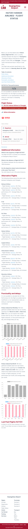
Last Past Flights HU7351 (8, 82)
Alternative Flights (6, 78)
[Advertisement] (14, 36)
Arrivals (3, 502)
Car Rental (4, 512)
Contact (21, 524)
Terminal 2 (17, 504)
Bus (15, 512)
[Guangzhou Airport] (3, 7)
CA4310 (13, 215)
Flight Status (4, 74)
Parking (3, 514)
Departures (4, 504)
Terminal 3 (17, 506)
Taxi (15, 514)
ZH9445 (13, 286)
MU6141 (13, 258)
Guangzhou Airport (14, 7)
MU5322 (13, 252)
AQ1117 (12, 207)
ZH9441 (13, 276)
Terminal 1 (16, 502)
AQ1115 (12, 203)
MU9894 (13, 268)
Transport (17, 510)
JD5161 (13, 245)
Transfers (16, 520)
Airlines (3, 506)
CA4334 (13, 225)
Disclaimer (17, 524)
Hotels (3, 510)
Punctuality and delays (7, 80)
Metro (15, 516)
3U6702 (13, 186)
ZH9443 (13, 282)
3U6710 (13, 196)
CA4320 (13, 219)
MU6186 (13, 262)
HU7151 (13, 233)
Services (3, 516)
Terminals (17, 500)
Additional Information (7, 76)
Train (15, 518)
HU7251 (13, 237)
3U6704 (13, 190)
